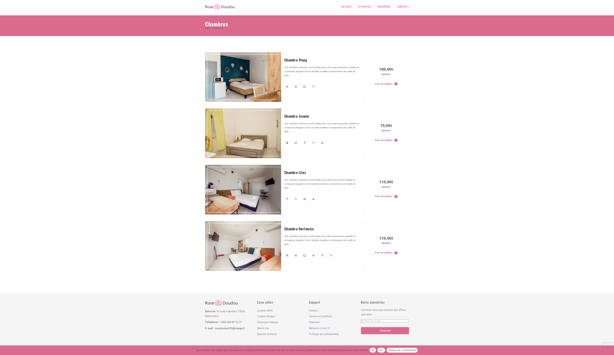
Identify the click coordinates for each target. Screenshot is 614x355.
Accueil (346, 6)
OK (372, 350)
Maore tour (263, 328)
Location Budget (266, 316)
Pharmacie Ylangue (267, 322)
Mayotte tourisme (267, 334)
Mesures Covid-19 (319, 328)
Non (381, 350)
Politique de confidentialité (324, 334)
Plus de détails (384, 84)
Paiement (314, 322)
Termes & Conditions (320, 316)
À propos (364, 6)
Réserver (384, 6)
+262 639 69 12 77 (231, 322)
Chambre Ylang (295, 59)
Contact (403, 6)
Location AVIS (265, 310)
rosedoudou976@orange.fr (230, 328)
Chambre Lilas (295, 172)
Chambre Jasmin (296, 116)
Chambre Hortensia (299, 228)
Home (207, 28)
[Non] (610, 350)
